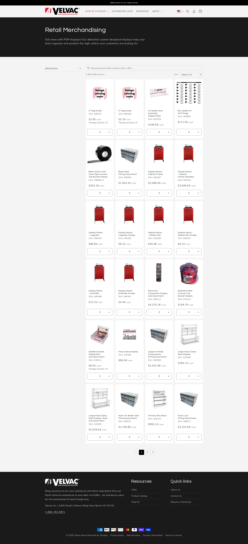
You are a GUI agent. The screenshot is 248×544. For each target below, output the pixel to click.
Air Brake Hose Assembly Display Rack (155, 113)
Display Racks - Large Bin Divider (126, 233)
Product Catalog (139, 496)
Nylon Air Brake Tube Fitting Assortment (128, 417)
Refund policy (133, 535)
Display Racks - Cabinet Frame (155, 173)
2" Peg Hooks (95, 111)
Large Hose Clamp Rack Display (187, 353)
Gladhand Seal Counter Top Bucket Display (185, 293)
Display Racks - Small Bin (96, 292)
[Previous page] (135, 452)
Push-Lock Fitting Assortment (187, 417)
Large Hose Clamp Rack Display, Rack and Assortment (98, 418)
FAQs (134, 489)
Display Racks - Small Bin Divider (126, 292)
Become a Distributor (181, 502)
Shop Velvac (81, 535)
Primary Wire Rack (157, 416)
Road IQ (135, 502)
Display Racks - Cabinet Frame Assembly (186, 174)
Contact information (153, 535)
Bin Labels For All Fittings (185, 112)
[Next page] (153, 452)
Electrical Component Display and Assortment (157, 293)
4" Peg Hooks (124, 111)
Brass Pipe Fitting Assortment (127, 173)
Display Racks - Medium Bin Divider (187, 233)
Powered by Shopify (98, 535)
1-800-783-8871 (55, 512)
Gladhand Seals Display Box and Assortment (96, 354)
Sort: (176, 74)
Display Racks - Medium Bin (155, 233)
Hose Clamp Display (128, 352)
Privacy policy (117, 535)
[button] (97, 11)
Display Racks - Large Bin (96, 233)
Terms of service (174, 535)
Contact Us (176, 496)
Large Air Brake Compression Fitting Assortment (157, 354)
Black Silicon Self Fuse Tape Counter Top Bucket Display (98, 174)
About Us (175, 489)
